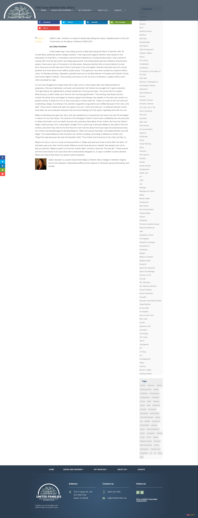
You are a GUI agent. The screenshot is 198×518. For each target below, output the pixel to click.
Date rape (143, 78)
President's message (147, 242)
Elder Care (143, 122)
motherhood (143, 202)
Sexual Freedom (145, 290)
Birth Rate (143, 39)
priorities (159, 433)
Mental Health (144, 198)
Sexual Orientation (146, 293)
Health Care (143, 173)
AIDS (141, 28)
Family (141, 140)
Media (141, 195)
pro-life (142, 437)
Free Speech (144, 155)
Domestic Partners (146, 100)
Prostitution (143, 250)
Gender (142, 162)
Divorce (142, 96)
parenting (154, 425)
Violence (142, 366)
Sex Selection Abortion (148, 286)
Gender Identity (145, 166)
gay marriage (144, 413)
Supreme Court (145, 326)
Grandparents (144, 169)
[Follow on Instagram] (142, 492)
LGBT (141, 180)
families (142, 405)
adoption (142, 24)
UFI (140, 348)
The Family (143, 337)
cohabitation (143, 393)
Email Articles (144, 126)
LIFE (141, 421)
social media (144, 308)
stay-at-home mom (146, 315)
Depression (143, 89)
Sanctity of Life (145, 275)
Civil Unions (143, 60)
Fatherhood (156, 405)
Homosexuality (154, 413)
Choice (142, 57)
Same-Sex (157, 441)
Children (156, 389)
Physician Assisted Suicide (149, 224)
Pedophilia (143, 220)
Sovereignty (143, 312)
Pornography (144, 239)
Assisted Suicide (145, 31)
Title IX (141, 341)
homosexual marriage (146, 417)
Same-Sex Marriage (146, 271)
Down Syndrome (145, 111)
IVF (140, 177)
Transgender (144, 344)
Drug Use (142, 115)
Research (142, 264)
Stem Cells (143, 319)
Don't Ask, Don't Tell (147, 107)
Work (141, 457)
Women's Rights (145, 370)
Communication (154, 393)
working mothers (145, 374)
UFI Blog (142, 352)
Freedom (142, 158)
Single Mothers (145, 304)
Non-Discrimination (146, 209)
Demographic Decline (147, 85)
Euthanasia (143, 136)
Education (143, 118)
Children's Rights (145, 53)
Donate (118, 10)
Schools (142, 279)
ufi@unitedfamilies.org (117, 498)
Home (43, 10)
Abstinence (150, 385)
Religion (142, 253)
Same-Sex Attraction (147, 268)
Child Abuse (143, 46)
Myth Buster (143, 206)
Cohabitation (144, 64)
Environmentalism (145, 129)
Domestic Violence (146, 104)
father (141, 147)
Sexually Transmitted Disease (150, 301)
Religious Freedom (146, 257)
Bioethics (142, 35)
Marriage (142, 188)
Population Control (146, 235)
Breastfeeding (144, 42)
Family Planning (145, 144)
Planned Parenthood (147, 228)
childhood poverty (145, 389)
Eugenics (142, 133)
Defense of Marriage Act (148, 82)
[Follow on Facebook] (138, 492)
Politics (142, 433)
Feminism (142, 151)
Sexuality (142, 297)
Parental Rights (144, 213)
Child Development (146, 49)
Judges (157, 417)
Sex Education (144, 282)
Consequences (145, 397)
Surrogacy (143, 330)
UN (140, 355)
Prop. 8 (149, 437)
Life (140, 184)
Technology (143, 333)
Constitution (143, 68)
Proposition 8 (144, 246)
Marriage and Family (146, 191)
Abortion (142, 385)
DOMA (149, 401)
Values (141, 363)
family (148, 405)
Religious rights (144, 261)
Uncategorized (144, 359)
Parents (142, 217)
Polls (141, 231)
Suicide (142, 322)
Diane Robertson (145, 93)
